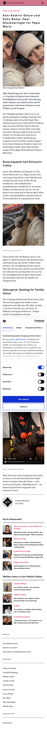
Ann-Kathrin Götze (15, 3)
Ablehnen (23, 407)
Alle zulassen (23, 399)
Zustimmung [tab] (8, 328)
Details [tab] (19, 328)
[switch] (41, 374)
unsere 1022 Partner (17, 339)
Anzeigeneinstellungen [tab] (34, 328)
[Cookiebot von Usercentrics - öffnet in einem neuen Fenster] (34, 321)
